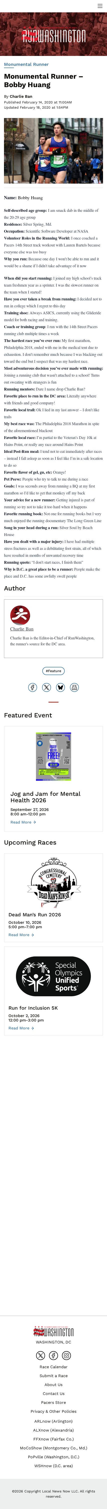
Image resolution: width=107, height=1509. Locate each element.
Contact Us (53, 1393)
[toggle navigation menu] (100, 6)
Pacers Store (53, 1402)
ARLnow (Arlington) (53, 1421)
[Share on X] (46, 687)
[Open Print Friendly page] (74, 687)
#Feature (53, 671)
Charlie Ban (21, 96)
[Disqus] (53, 1113)
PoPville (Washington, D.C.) (53, 1457)
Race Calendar (54, 1366)
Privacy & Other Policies (53, 1411)
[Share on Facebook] (32, 687)
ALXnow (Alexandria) (53, 1430)
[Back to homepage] (16, 6)
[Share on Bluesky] (60, 687)
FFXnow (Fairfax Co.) (53, 1439)
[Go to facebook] (53, 1355)
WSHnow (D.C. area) (53, 1465)
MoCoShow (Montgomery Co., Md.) (53, 1448)
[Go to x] (40, 1355)
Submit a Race (54, 1375)
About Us (53, 1384)
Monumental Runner (26, 64)
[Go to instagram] (66, 1355)
